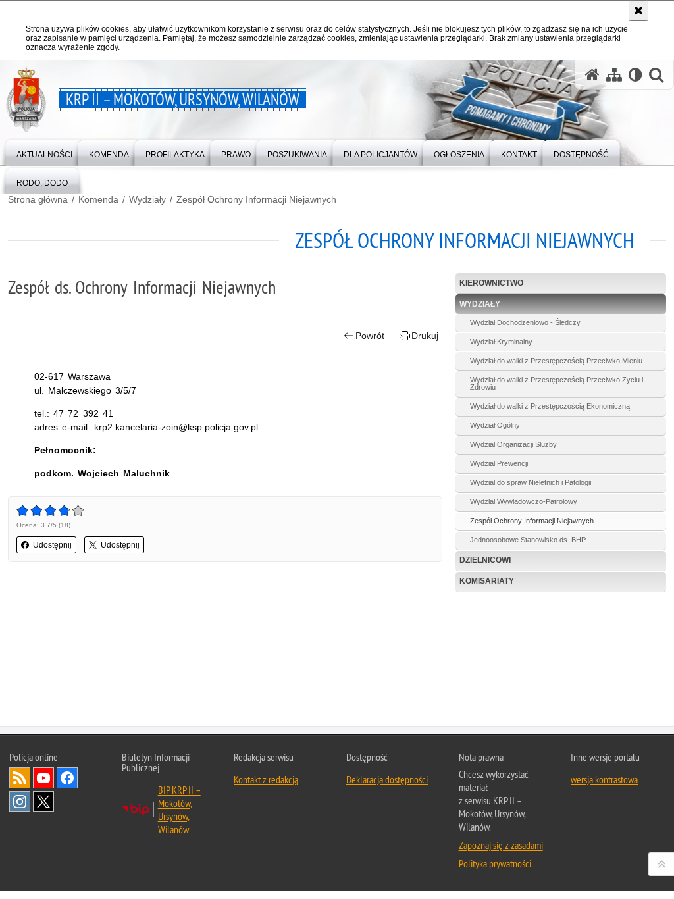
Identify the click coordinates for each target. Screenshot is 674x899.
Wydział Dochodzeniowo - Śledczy (525, 322)
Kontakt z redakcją (266, 779)
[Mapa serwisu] (614, 74)
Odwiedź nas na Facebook (67, 777)
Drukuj (424, 335)
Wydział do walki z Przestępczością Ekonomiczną (550, 406)
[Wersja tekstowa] (635, 74)
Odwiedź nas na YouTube (43, 777)
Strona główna (38, 199)
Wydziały (147, 199)
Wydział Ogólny (495, 425)
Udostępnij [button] (52, 545)
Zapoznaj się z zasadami (501, 845)
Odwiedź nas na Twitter (43, 801)
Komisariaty (486, 581)
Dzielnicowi (485, 560)
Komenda (98, 199)
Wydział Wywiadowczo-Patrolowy (523, 501)
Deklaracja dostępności (387, 779)
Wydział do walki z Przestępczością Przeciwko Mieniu (556, 361)
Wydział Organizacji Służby (513, 444)
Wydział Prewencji (499, 463)
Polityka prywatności (495, 863)
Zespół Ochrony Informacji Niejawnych (256, 199)
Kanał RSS (19, 777)
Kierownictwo (491, 283)
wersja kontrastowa (604, 779)
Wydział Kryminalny (501, 342)
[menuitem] (44, 152)
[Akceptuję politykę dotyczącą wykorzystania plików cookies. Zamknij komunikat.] (638, 10)
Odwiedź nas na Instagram (19, 801)
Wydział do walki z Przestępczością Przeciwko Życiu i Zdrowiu (556, 384)
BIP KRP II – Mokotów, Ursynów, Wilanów (179, 809)
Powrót (369, 335)
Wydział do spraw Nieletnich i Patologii (530, 482)
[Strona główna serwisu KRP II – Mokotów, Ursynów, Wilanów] (592, 74)
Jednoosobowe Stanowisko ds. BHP (528, 540)
